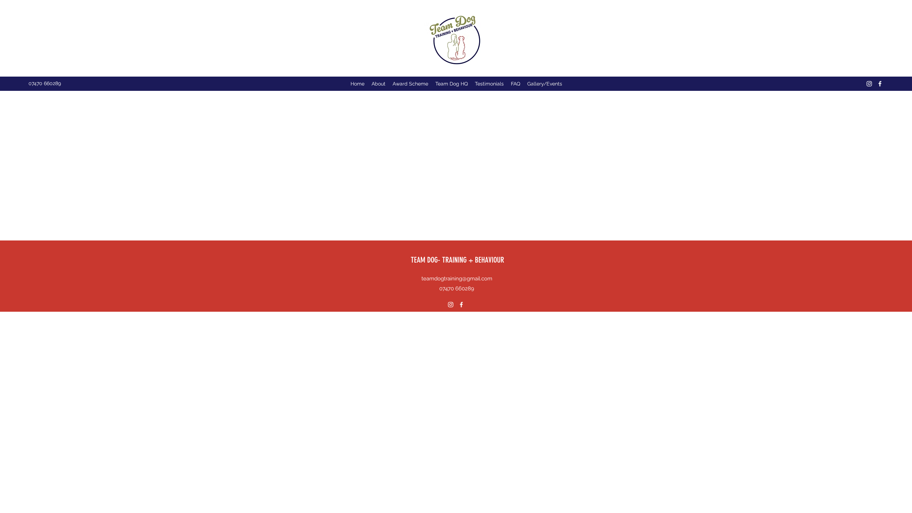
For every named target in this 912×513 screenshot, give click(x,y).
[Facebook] (880, 83)
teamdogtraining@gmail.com (456, 278)
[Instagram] (869, 83)
